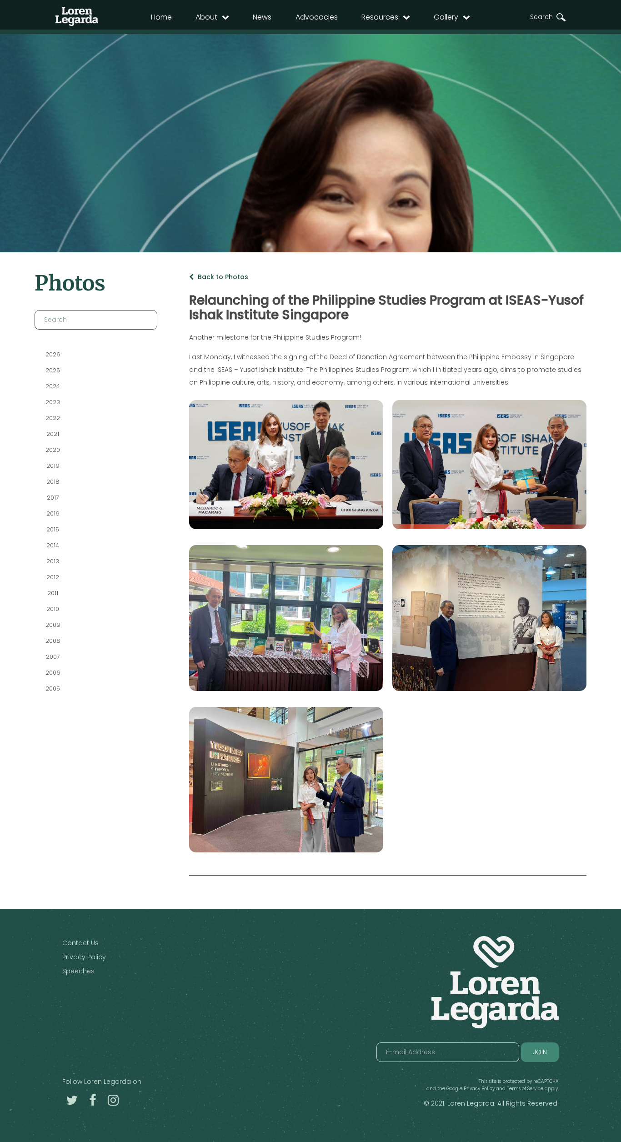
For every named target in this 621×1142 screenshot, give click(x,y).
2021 (52, 434)
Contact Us (80, 942)
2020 (52, 450)
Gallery (446, 17)
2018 (52, 481)
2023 (52, 402)
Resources (379, 17)
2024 (52, 386)
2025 (52, 370)
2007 (52, 656)
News (262, 17)
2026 (52, 354)
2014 (52, 545)
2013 (52, 561)
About (206, 17)
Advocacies (316, 17)
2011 (52, 593)
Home (161, 17)
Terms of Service (525, 1088)
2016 (52, 513)
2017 (52, 497)
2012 (52, 577)
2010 (52, 609)
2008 (52, 640)
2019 (52, 465)
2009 (52, 625)
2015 (52, 529)
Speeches (78, 971)
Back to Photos (222, 276)
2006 (52, 672)
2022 (52, 418)
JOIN (540, 1052)
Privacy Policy (84, 957)
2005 (52, 688)
